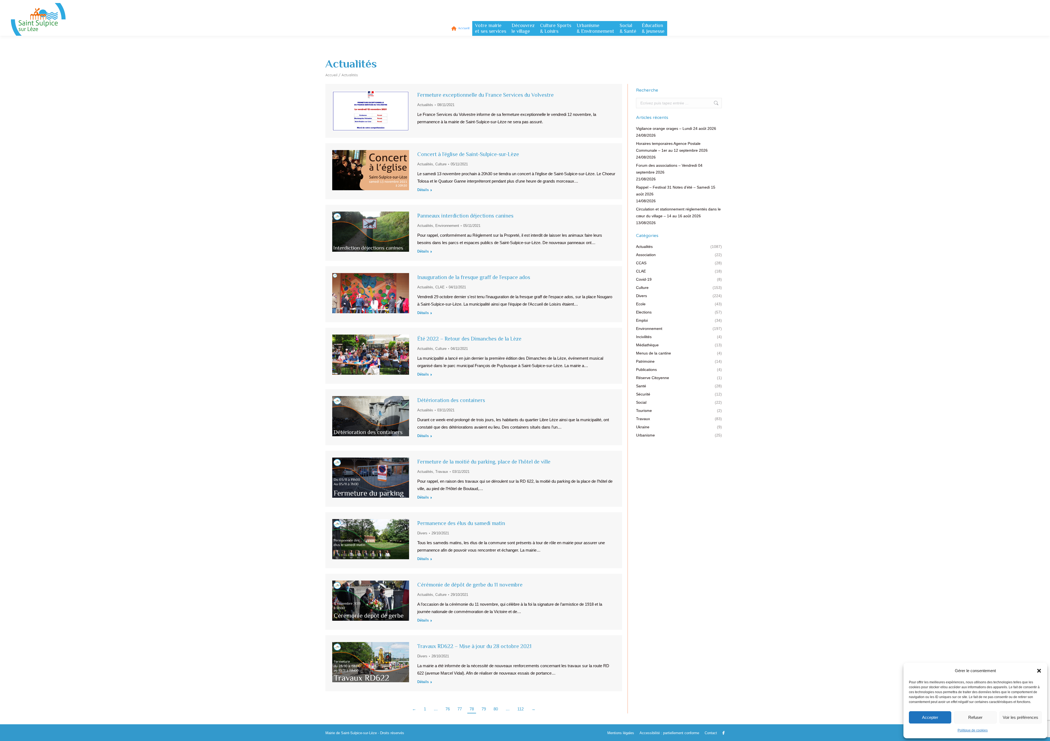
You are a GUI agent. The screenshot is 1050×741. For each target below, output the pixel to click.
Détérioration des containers (451, 400)
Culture (441, 164)
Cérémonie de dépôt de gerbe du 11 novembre (470, 585)
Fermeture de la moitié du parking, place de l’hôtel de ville (483, 462)
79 (484, 709)
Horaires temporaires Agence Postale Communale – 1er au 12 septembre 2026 (672, 147)
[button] (1039, 670)
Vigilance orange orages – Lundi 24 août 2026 (676, 128)
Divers (422, 533)
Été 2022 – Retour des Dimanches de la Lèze (469, 339)
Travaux (441, 472)
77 (459, 709)
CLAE (440, 287)
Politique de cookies (973, 730)
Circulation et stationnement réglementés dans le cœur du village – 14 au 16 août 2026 (678, 212)
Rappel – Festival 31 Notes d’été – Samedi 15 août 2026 (675, 190)
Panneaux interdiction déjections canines (465, 216)
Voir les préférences (1020, 717)
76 (447, 709)
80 (496, 709)
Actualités (425, 105)
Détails (423, 190)
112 (520, 709)
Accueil (331, 75)
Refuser (975, 717)
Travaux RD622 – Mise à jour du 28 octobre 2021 (474, 646)
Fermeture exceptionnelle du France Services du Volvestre (485, 95)
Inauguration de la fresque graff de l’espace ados (473, 277)
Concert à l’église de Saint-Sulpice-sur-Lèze (468, 154)
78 (471, 709)
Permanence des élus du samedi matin (461, 523)
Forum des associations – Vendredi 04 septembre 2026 (669, 168)
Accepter (930, 717)
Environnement (447, 226)
